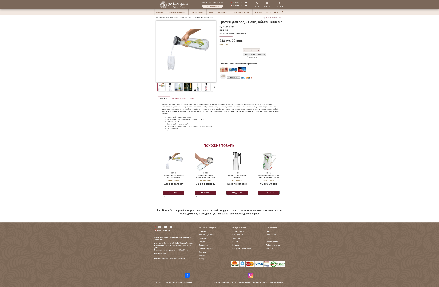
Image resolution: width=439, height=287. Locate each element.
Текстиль (258, 12)
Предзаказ (173, 193)
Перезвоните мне (212, 6)
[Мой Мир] (249, 77)
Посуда (211, 12)
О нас (268, 231)
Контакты (269, 248)
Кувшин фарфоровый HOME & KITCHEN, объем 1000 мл (268, 176)
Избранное (267, 6)
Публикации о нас (273, 245)
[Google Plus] (251, 77)
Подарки (159, 12)
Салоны (220, 2)
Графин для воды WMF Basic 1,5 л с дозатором (173, 176)
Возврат (235, 245)
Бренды (204, 2)
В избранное (253, 57)
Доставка (212, 2)
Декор (276, 12)
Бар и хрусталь (197, 12)
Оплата (235, 242)
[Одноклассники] (247, 77)
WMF (226, 30)
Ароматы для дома (177, 12)
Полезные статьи (272, 242)
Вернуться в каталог (273, 18)
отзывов (182, 259)
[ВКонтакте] (242, 77)
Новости (269, 238)
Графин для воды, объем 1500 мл (237, 176)
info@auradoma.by (161, 253)
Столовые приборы (241, 12)
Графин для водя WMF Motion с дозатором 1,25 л (205, 176)
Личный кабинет (238, 231)
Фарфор (268, 12)
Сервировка (222, 12)
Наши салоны (271, 235)
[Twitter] (244, 77)
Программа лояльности (241, 248)
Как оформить (238, 235)
